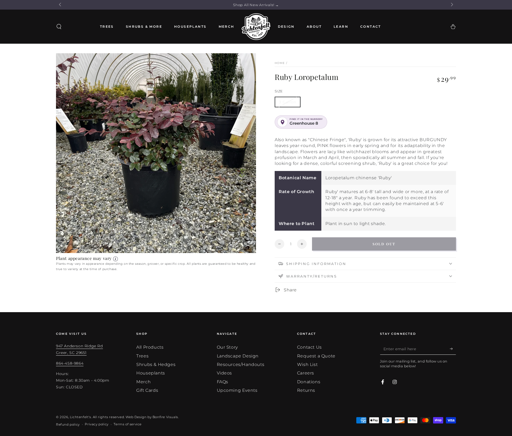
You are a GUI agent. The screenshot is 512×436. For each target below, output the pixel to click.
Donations (308, 381)
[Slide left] (60, 5)
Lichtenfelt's (80, 417)
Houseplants (150, 373)
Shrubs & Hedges (155, 364)
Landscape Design (238, 355)
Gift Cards (147, 390)
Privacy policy (96, 424)
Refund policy (68, 424)
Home (280, 63)
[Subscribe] (453, 348)
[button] (59, 26)
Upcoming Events (237, 390)
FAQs (222, 381)
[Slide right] (451, 5)
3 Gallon (287, 102)
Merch (143, 381)
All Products (149, 347)
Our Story (227, 347)
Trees (142, 355)
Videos (224, 373)
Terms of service (128, 424)
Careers (305, 373)
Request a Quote (316, 355)
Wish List (307, 364)
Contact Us (309, 347)
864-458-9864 (69, 363)
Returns (306, 390)
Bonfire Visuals (165, 417)
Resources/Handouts (241, 364)
